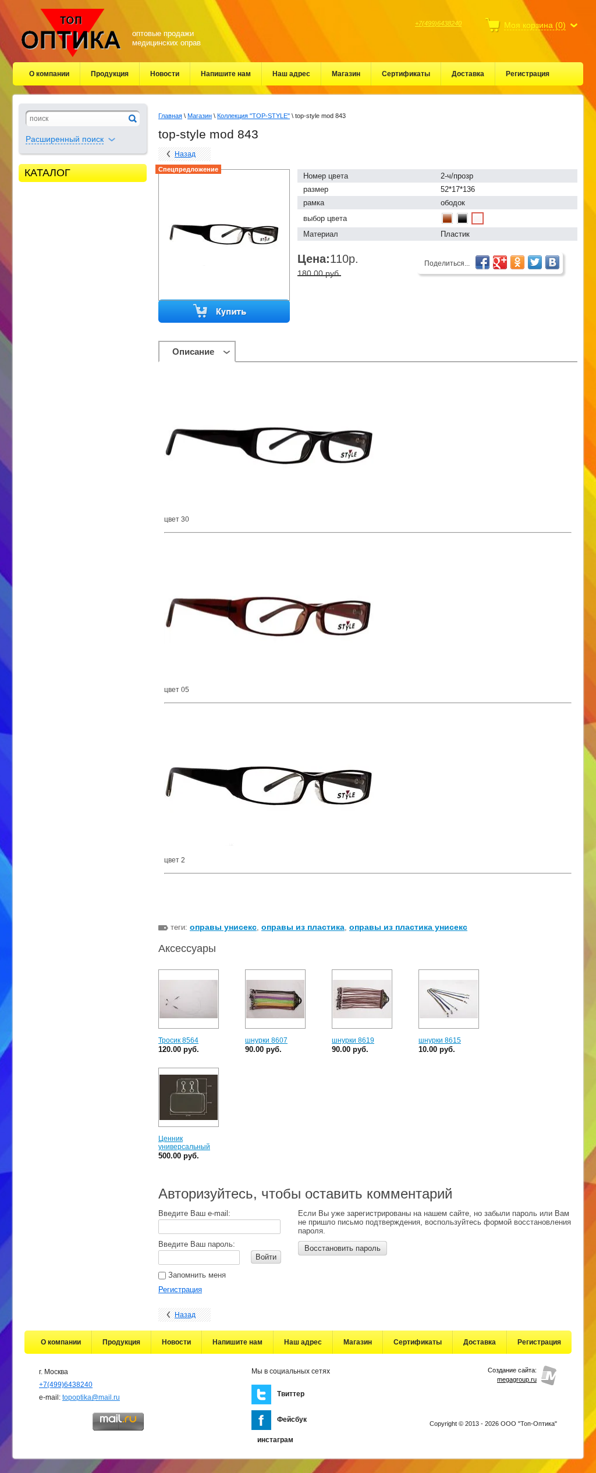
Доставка (468, 74)
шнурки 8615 (439, 1040)
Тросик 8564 (178, 1040)
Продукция (110, 74)
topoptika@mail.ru (91, 1397)
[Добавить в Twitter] (535, 262)
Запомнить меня (196, 1275)
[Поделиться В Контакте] (552, 262)
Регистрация (527, 74)
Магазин (346, 74)
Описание (193, 351)
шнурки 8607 (266, 1040)
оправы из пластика (303, 927)
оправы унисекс (223, 927)
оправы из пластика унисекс (408, 927)
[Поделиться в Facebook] (482, 262)
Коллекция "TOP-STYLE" (253, 115)
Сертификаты (406, 74)
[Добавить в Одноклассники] (517, 262)
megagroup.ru (517, 1379)
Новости (164, 74)
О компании (49, 74)
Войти (266, 1257)
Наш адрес (291, 74)
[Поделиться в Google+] (500, 262)
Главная (170, 115)
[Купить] (224, 311)
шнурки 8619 (353, 1040)
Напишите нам (226, 74)
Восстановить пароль (342, 1248)
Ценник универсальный (184, 1143)
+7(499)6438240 (438, 23)
